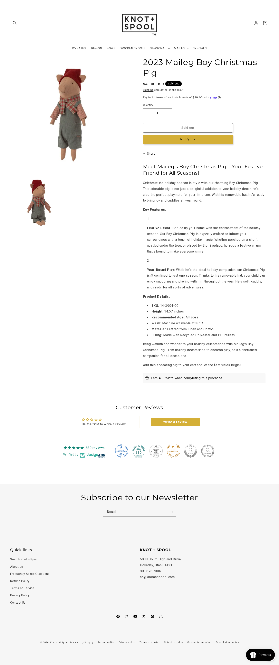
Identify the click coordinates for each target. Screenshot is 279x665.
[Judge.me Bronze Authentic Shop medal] (173, 451)
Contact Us (18, 602)
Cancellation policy (227, 642)
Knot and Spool (59, 642)
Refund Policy (20, 581)
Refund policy (106, 642)
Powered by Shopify (81, 642)
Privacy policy (127, 642)
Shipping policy (173, 642)
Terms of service (150, 642)
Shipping (148, 90)
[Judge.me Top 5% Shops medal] (190, 451)
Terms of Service (22, 588)
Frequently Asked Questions (30, 573)
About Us (16, 566)
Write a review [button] (175, 422)
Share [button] (151, 153)
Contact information (199, 642)
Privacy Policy (19, 595)
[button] (14, 23)
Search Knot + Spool (24, 559)
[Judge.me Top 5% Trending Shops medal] (207, 451)
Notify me (187, 139)
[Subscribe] (171, 511)
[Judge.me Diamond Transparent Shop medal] (121, 451)
